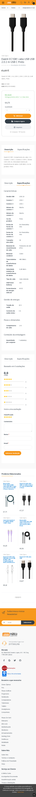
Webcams (5, 721)
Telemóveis (5, 703)
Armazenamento (7, 733)
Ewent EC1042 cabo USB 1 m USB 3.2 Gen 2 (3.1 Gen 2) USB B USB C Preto (26, 486)
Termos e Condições (8, 758)
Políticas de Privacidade (9, 761)
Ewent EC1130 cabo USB (25, 557)
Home (3, 8)
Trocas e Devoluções (8, 783)
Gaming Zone (6, 736)
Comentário (8, 421)
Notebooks (5, 697)
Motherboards (6, 727)
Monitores (5, 730)
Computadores (6, 700)
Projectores (5, 694)
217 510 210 (14, 644)
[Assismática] (11, 2)
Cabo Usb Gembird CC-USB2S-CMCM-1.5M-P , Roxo (9, 521)
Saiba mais (20, 792)
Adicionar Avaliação (13, 453)
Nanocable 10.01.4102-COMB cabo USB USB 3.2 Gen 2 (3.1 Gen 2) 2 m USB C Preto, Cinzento (9, 486)
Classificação (8, 415)
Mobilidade (5, 742)
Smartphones (6, 709)
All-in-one (5, 724)
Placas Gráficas (6, 691)
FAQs (3, 764)
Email (6, 443)
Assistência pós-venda (9, 779)
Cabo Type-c (5, 56)
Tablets (4, 706)
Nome (6, 434)
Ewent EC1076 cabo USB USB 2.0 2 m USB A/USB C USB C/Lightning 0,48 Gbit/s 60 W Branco (9, 559)
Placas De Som (6, 718)
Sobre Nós (5, 755)
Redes (13, 8)
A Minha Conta (6, 773)
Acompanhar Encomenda (10, 776)
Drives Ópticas (6, 684)
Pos (3, 688)
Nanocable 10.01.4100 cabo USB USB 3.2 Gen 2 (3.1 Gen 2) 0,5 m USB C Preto (26, 523)
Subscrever (28, 622)
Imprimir (19, 127)
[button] (21, 2)
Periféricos (5, 739)
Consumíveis (6, 712)
